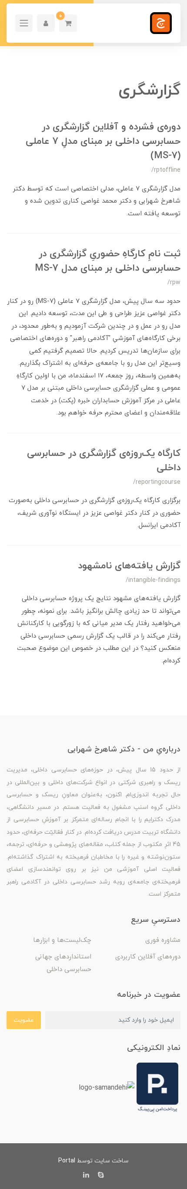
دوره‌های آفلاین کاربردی (147, 956)
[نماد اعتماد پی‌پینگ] (157, 1087)
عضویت (23, 1020)
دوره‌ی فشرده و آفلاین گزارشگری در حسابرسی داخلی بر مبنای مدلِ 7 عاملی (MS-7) (103, 141)
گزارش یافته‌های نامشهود (129, 566)
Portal (66, 1161)
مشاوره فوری (162, 940)
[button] (68, 23)
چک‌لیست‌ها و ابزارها (62, 940)
